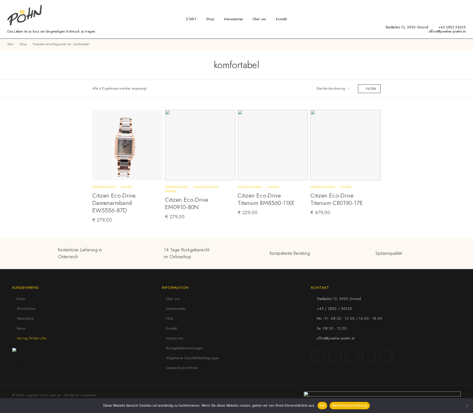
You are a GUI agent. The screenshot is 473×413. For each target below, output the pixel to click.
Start (10, 44)
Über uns (259, 19)
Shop (210, 19)
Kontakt (281, 19)
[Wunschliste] (456, 6)
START (191, 19)
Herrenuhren (206, 187)
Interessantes (233, 19)
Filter (371, 88)
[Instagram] (351, 27)
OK (322, 405)
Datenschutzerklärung (349, 405)
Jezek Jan (55, 395)
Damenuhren (104, 187)
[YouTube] (358, 27)
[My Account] (448, 7)
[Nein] (466, 405)
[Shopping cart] (464, 6)
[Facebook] (343, 27)
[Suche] (440, 7)
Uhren (126, 187)
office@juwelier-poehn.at (447, 31)
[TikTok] (366, 27)
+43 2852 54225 (452, 27)
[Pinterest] (374, 27)
